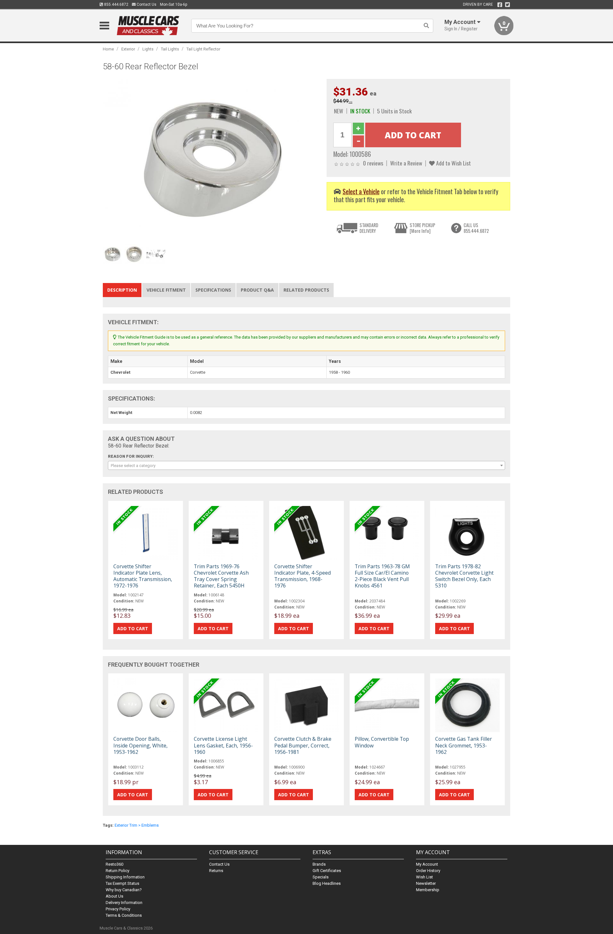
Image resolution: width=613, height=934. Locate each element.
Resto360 (114, 864)
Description (122, 290)
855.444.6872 (115, 4)
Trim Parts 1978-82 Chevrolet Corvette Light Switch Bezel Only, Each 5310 (464, 576)
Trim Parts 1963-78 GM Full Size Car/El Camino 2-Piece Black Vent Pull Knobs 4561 (382, 576)
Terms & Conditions (124, 915)
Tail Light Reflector (203, 49)
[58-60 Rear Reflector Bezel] (211, 159)
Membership (427, 889)
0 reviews (373, 163)
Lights (148, 49)
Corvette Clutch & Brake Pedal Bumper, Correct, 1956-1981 (302, 745)
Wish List (424, 877)
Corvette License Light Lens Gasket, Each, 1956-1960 (223, 745)
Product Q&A (257, 290)
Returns (216, 870)
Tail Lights (170, 49)
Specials (321, 877)
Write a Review (406, 163)
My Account (427, 864)
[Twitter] (507, 5)
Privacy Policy (118, 909)
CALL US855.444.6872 (476, 228)
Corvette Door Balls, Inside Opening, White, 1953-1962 (140, 745)
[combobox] (306, 465)
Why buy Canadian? (124, 889)
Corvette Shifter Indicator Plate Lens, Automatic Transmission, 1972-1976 (142, 576)
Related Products (306, 290)
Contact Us (146, 4)
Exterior (128, 49)
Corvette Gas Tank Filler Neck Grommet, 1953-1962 (463, 745)
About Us (114, 896)
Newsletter (426, 883)
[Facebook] (499, 5)
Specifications (213, 290)
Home (108, 49)
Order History (428, 870)
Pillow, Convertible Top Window (382, 742)
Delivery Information (124, 902)
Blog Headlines (327, 883)
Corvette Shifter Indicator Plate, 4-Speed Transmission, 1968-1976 (302, 576)
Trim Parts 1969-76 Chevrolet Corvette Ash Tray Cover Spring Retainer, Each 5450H (221, 576)
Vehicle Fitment (166, 290)
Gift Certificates (327, 870)
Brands (319, 864)
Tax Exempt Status (122, 883)
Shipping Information (125, 877)
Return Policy (117, 870)
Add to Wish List (453, 163)
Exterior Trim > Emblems (137, 825)
